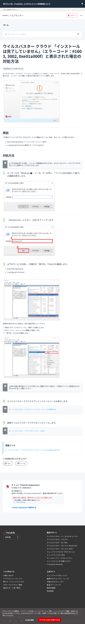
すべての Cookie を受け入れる (49, 620)
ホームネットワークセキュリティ (60, 558)
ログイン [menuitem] (73, 15)
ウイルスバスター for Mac (57, 542)
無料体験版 (51, 588)
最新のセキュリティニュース (58, 578)
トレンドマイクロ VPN (56, 555)
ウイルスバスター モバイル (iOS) (60, 549)
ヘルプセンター (17, 15)
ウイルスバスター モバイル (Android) (62, 546)
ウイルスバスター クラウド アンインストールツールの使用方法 (34, 409)
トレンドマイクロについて (57, 575)
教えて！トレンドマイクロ (13, 582)
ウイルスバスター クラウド (57, 539)
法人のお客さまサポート (10, 10)
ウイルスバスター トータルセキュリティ (62, 536)
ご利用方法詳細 (20, 502)
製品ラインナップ (54, 585)
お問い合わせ (8, 575)
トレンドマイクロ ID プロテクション (61, 552)
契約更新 (50, 591)
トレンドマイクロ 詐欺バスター (59, 561)
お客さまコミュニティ (55, 582)
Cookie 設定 (29, 620)
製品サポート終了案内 (11, 588)
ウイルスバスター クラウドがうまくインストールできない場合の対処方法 (33, 450)
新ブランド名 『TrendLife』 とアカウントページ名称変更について (26, 4)
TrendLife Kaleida (55, 564)
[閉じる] (81, 611)
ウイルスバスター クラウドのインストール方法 (28, 431)
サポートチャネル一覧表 (12, 585)
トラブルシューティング (12, 578)
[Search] (78, 34)
